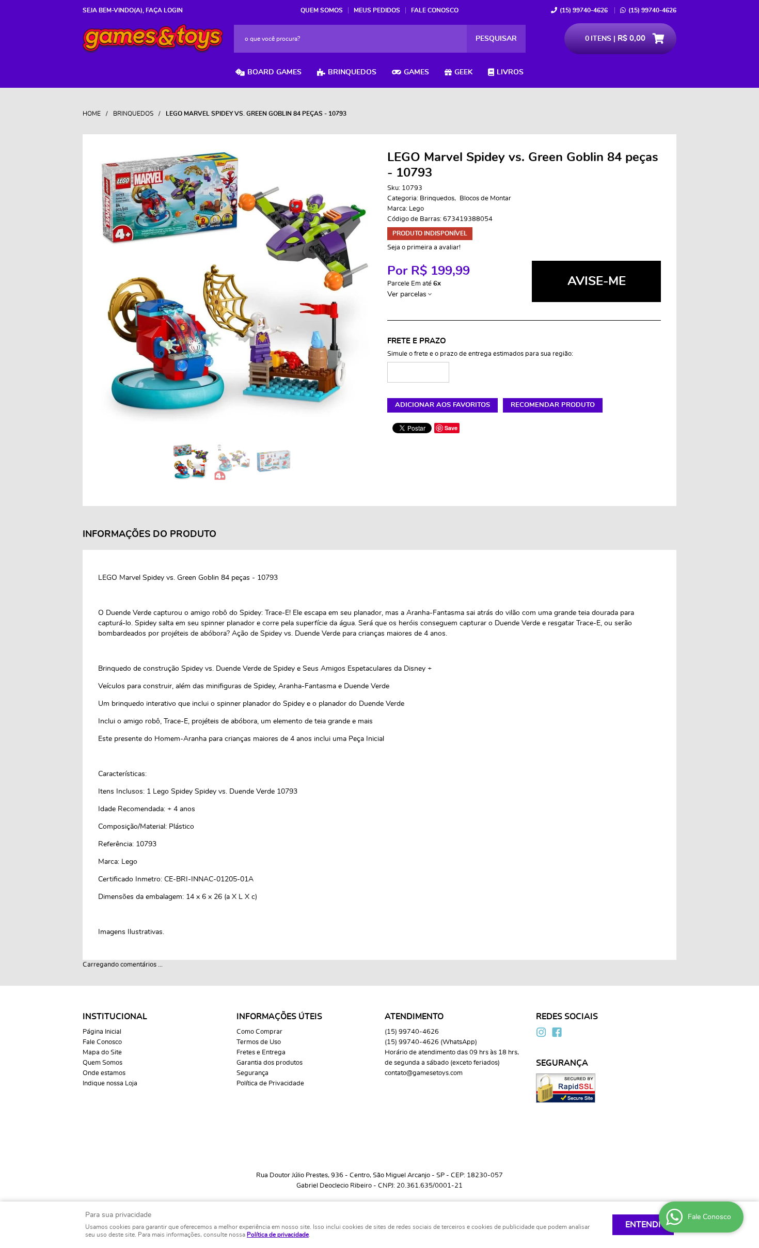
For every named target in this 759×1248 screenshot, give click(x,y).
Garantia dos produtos (269, 1063)
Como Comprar (259, 1032)
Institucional (115, 1017)
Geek (463, 72)
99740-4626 (584, 10)
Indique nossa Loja (110, 1083)
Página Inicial (102, 1032)
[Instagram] (541, 1032)
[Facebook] (556, 1032)
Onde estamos (104, 1073)
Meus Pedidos (377, 10)
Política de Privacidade (270, 1083)
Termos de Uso (258, 1042)
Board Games (274, 72)
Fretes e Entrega (261, 1052)
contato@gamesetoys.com (424, 1073)
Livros (510, 72)
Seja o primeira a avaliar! (424, 247)
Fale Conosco (434, 10)
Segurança (252, 1073)
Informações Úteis (279, 1017)
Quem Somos (322, 10)
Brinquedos (352, 72)
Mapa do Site (102, 1052)
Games (416, 72)
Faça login (164, 10)
